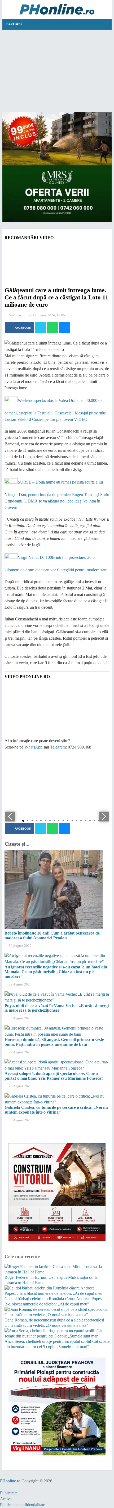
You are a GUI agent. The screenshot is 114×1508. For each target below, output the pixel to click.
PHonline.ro (10, 1481)
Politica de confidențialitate (22, 1504)
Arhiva (6, 1499)
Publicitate (8, 1493)
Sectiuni (14, 24)
